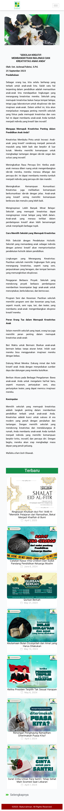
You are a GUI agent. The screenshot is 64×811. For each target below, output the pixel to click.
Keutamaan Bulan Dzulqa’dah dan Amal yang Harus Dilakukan (32, 644)
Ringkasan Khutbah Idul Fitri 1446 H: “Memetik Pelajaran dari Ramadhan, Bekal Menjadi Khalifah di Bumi (32, 514)
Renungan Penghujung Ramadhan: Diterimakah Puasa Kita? (32, 734)
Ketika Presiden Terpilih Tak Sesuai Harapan (32, 689)
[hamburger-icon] (55, 5)
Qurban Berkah (32, 599)
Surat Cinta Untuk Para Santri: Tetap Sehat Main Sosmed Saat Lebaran (32, 780)
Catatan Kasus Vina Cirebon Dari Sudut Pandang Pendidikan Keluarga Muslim (32, 562)
